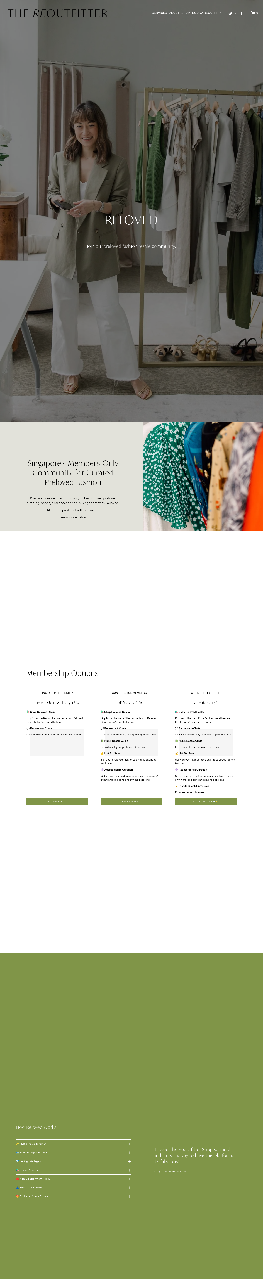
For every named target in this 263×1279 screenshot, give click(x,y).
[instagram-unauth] (230, 13)
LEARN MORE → (131, 801)
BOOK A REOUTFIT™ (206, 13)
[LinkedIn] (236, 13)
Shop (185, 13)
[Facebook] (241, 13)
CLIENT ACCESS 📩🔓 (205, 801)
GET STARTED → (57, 801)
